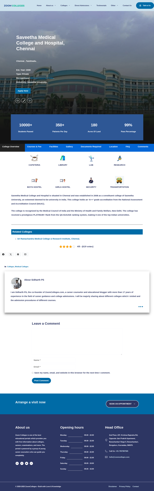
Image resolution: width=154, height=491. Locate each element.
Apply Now (23, 91)
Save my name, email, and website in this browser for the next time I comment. (72, 373)
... (140, 305)
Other (113, 5)
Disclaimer (113, 486)
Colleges (64, 5)
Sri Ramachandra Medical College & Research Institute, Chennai (48, 239)
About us (49, 5)
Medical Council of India (42, 78)
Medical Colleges (21, 267)
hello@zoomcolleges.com (119, 457)
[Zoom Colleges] (13, 5)
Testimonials (101, 5)
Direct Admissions (82, 5)
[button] (12, 148)
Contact (136, 486)
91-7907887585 (122, 451)
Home (39, 5)
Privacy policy (124, 486)
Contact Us (127, 5)
